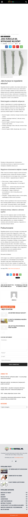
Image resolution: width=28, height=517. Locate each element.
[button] (26, 2)
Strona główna (3, 34)
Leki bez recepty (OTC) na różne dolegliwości (12, 505)
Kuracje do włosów (7, 36)
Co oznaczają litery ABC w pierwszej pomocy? (21, 285)
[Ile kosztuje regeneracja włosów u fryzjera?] (4, 321)
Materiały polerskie (6, 503)
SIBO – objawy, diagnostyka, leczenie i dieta (10, 393)
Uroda (2, 36)
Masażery (3, 497)
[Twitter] (15, 461)
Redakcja (5, 43)
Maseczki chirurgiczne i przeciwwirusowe (11, 507)
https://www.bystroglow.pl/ (14, 268)
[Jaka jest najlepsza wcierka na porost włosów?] (4, 327)
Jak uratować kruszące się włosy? (17, 313)
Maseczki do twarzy (6, 492)
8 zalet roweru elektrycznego (16, 482)
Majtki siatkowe (5, 509)
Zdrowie (3, 494)
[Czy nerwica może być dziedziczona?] (4, 471)
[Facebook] (12, 461)
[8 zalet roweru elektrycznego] (4, 484)
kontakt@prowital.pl (19, 457)
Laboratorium (4, 499)
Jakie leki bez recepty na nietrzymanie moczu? (7, 285)
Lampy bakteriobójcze (6, 501)
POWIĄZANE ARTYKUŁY (7, 307)
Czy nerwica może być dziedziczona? (18, 469)
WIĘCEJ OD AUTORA (6, 309)
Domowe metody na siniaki (15, 475)
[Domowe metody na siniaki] (4, 477)
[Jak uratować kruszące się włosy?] (4, 314)
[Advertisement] (14, 18)
